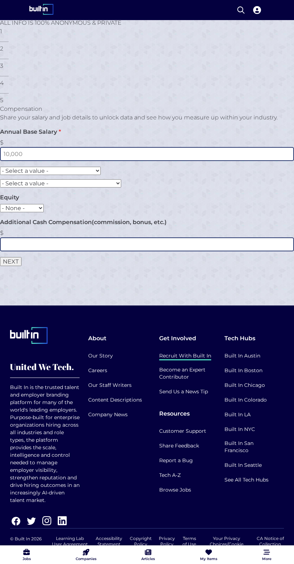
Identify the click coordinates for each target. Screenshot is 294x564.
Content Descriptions (115, 400)
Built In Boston (243, 370)
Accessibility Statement (109, 541)
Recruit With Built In (185, 355)
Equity (9, 197)
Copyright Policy (141, 541)
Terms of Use (189, 541)
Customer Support (182, 431)
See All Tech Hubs (246, 480)
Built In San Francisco (238, 447)
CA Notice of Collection (270, 541)
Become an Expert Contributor (182, 373)
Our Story (100, 355)
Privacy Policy (167, 541)
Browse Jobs (175, 490)
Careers (97, 370)
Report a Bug (176, 460)
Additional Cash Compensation (83, 222)
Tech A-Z (170, 475)
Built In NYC (239, 429)
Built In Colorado (245, 400)
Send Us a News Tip (183, 391)
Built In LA (237, 414)
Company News (108, 414)
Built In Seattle (243, 465)
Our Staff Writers (110, 385)
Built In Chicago (244, 385)
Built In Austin (242, 355)
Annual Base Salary (28, 131)
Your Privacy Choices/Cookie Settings (226, 544)
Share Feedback (179, 445)
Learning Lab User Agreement (70, 541)
